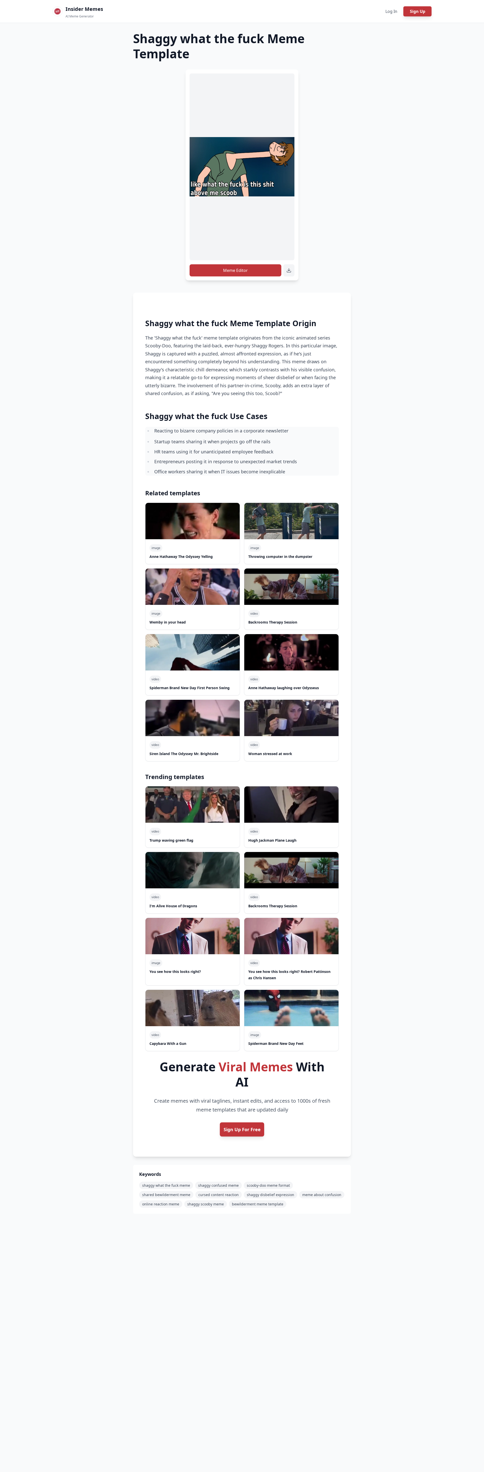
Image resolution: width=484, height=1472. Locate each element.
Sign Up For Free (242, 1129)
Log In (391, 11)
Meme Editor (235, 270)
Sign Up (417, 11)
